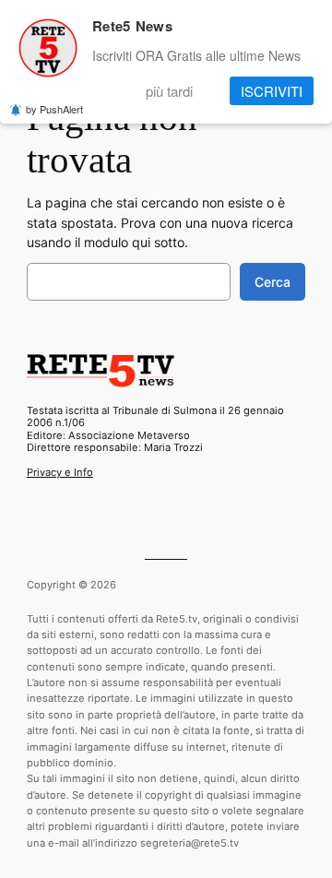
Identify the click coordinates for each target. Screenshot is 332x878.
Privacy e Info (60, 472)
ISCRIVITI (271, 91)
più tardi (169, 91)
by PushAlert (54, 108)
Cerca (272, 282)
